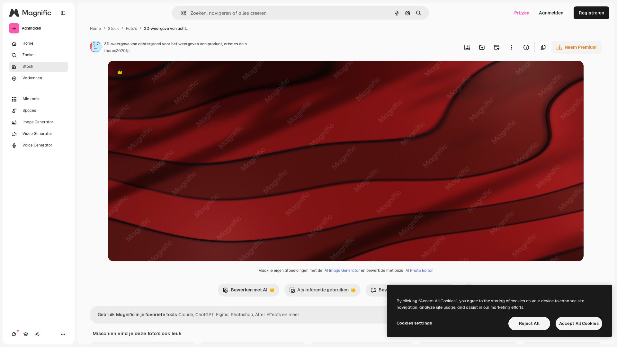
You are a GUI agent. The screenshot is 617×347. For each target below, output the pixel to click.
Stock (113, 28)
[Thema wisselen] (37, 334)
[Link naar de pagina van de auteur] (96, 47)
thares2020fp (117, 50)
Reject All (529, 323)
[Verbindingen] (14, 334)
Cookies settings (414, 323)
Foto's (131, 28)
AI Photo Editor (419, 270)
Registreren (591, 13)
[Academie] (26, 334)
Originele (150, 73)
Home (95, 28)
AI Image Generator (342, 270)
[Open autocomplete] (181, 13)
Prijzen (521, 13)
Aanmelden (551, 13)
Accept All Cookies (579, 323)
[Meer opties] (511, 47)
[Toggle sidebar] (63, 13)
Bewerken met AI (245, 291)
